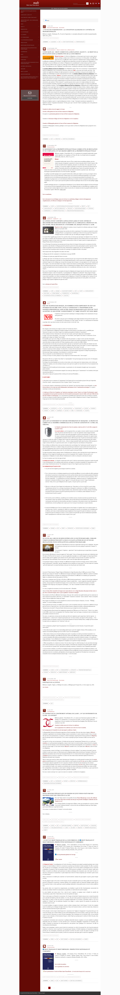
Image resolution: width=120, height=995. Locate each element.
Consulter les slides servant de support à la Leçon (54, 109)
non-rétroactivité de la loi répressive (52, 295)
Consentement (78, 408)
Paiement (46, 672)
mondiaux (45, 743)
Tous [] (48, 20)
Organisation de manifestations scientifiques (29, 48)
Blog (22, 54)
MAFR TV (23, 26)
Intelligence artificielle (56, 827)
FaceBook (93, 408)
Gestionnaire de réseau (80, 208)
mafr (36, 3)
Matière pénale (75, 293)
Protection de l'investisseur (82, 528)
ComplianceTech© (68, 408)
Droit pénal (46, 293)
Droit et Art (46, 819)
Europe (86, 939)
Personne (80, 827)
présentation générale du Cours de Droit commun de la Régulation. (65, 114)
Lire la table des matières (60, 964)
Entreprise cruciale (82, 781)
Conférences (24, 51)
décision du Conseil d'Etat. (52, 284)
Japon (66, 827)
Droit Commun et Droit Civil (49, 777)
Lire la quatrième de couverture (62, 966)
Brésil (52, 939)
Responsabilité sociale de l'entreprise (52, 783)
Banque (52, 528)
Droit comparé (64, 939)
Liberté (52, 410)
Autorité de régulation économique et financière (68, 206)
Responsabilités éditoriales (27, 45)
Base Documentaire (25, 74)
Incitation (90, 208)
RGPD (72, 410)
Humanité (46, 827)
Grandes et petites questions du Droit (28, 12)
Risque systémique (63, 672)
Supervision (72, 672)
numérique (59, 410)
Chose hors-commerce (66, 825)
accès (52, 206)
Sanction (66, 295)
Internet (46, 410)
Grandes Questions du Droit (49, 404)
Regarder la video (59, 227)
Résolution (53, 672)
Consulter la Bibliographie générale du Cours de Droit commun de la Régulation (60, 123)
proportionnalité (80, 41)
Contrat (86, 408)
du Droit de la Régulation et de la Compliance (68, 118)
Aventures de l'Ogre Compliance (28, 17)
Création (76, 825)
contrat (94, 744)
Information (70, 528)
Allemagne (53, 41)
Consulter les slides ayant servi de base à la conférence (67, 725)
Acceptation (54, 408)
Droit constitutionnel (68, 41)
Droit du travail (84, 825)
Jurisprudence (47, 210)
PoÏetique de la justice (51, 682)
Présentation (24, 29)
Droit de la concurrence (76, 939)
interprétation (65, 293)
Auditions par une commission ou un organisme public (30, 63)
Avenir (52, 825)
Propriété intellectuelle (58, 210)
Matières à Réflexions (26, 66)
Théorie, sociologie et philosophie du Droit (53, 699)
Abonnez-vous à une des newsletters (61, 8)
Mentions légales (42, 993)
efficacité (93, 732)
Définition (72, 781)
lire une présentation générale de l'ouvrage (66, 854)
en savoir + (45, 41)
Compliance (45, 755)
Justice (60, 697)
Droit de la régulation (60, 208)
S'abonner (29, 98)
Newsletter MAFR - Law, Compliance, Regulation (29, 21)
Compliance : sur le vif (26, 14)
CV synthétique (24, 31)
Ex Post (80, 764)
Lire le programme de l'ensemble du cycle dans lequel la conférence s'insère (59, 730)
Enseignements (24, 57)
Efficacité (70, 208)
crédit (63, 528)
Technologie (79, 410)
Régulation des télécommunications (75, 210)
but (59, 41)
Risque (93, 528)
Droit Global (62, 777)
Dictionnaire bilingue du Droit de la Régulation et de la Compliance (29, 77)
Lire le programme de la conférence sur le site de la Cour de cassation (70, 727)
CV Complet (23, 34)
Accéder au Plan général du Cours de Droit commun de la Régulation (58, 111)
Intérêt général (55, 293)
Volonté (87, 410)
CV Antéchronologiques (27, 39)
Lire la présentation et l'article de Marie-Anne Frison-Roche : (67, 971)
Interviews (23, 59)
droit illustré (24, 71)
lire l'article (59, 859)
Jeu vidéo (73, 827)
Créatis (60, 428)
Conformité (58, 781)
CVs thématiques (25, 37)
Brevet (83, 206)
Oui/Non (66, 410)
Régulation (94, 735)
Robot (45, 830)
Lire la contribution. (47, 194)
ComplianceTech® (48, 208)
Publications (24, 42)
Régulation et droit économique (50, 38)
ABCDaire (23, 68)
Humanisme (93, 825)
